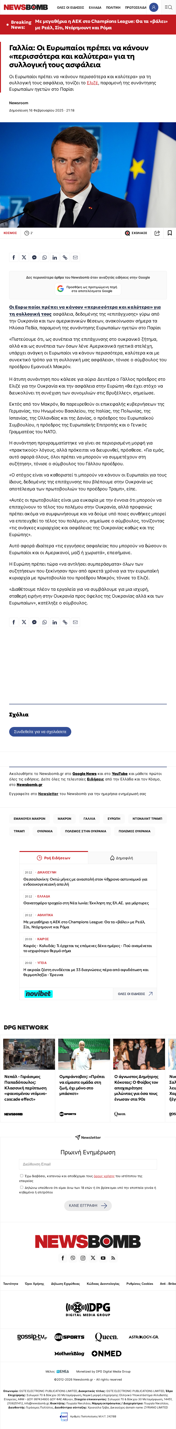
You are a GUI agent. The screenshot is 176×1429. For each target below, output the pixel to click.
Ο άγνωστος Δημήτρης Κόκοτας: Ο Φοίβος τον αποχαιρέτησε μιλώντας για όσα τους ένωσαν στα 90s (136, 1088)
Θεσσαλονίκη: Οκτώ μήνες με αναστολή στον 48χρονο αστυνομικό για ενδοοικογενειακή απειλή (85, 882)
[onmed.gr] (106, 1353)
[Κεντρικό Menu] (168, 7)
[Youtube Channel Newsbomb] (103, 1258)
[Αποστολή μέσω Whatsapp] (44, 257)
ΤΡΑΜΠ (19, 831)
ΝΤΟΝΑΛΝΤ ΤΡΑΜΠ (147, 818)
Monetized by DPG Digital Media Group (103, 1371)
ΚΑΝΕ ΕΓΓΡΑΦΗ (83, 1206)
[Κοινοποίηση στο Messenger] (34, 257)
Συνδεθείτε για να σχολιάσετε (40, 731)
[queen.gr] (106, 1337)
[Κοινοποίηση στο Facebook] (13, 257)
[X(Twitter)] (93, 1258)
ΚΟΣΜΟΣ (10, 233)
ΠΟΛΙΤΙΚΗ (113, 7)
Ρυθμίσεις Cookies (139, 1283)
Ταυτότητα (10, 1283)
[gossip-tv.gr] (32, 1337)
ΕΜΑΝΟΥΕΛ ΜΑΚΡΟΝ (29, 818)
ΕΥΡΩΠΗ (114, 818)
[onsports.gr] (69, 1337)
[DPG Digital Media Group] (88, 1310)
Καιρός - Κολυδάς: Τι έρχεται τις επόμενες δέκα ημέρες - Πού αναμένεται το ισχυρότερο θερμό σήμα (87, 948)
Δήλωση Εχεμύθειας (65, 1283)
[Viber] (72, 1258)
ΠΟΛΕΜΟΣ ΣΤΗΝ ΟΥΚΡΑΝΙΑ (85, 831)
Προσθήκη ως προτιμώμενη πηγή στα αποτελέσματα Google (91, 289)
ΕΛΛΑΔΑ (95, 7)
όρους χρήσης (104, 1176)
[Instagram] (83, 1258)
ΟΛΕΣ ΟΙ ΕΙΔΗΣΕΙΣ (70, 7)
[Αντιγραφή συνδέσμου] (157, 233)
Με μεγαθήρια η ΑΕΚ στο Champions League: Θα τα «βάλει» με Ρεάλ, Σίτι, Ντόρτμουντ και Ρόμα (101, 24)
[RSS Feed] (113, 1258)
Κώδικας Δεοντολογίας (103, 1283)
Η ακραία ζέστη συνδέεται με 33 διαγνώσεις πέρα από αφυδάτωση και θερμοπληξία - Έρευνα (85, 972)
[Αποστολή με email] (75, 257)
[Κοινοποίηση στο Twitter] (24, 257)
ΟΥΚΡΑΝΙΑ (45, 831)
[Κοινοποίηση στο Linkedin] (54, 257)
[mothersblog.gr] (69, 1353)
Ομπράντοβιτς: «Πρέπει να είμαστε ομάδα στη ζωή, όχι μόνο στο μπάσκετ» (82, 1085)
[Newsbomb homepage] (26, 7)
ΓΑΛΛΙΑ (89, 818)
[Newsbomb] (88, 1242)
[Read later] (170, 233)
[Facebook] (62, 1258)
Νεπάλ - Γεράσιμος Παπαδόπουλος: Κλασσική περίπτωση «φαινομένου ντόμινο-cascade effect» (25, 1088)
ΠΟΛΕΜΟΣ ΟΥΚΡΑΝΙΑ (135, 831)
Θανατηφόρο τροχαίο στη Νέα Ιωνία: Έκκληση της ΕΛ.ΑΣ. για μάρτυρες (86, 903)
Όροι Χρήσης (34, 1283)
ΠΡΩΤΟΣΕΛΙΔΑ (136, 7)
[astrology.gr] (144, 1337)
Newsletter (48, 793)
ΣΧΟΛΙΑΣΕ (139, 233)
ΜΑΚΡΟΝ (64, 818)
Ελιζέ (92, 82)
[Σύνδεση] (153, 7)
